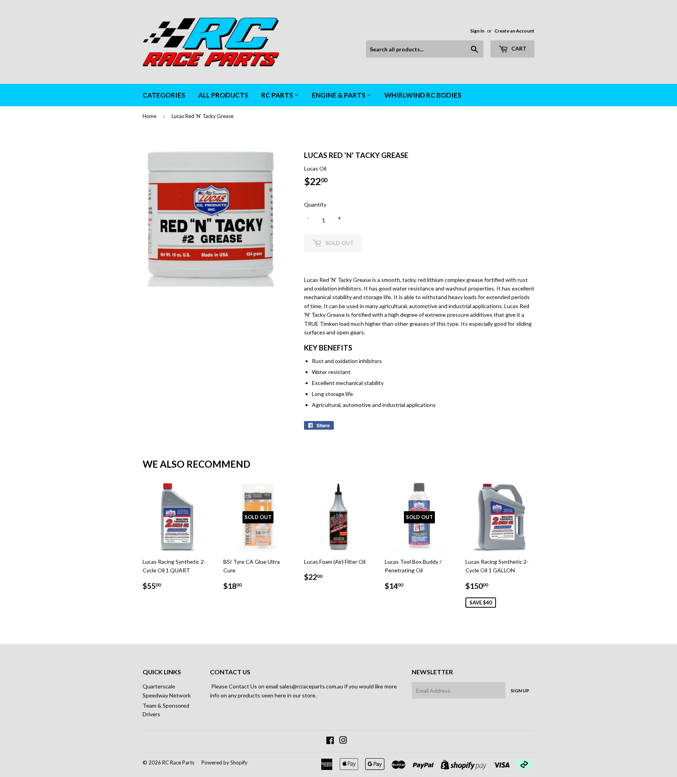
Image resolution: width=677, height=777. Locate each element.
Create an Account (514, 31)
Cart (518, 48)
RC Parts (277, 95)
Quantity (315, 204)
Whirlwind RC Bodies (423, 95)
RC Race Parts (178, 762)
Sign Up (519, 690)
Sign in (477, 31)
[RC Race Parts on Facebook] (330, 741)
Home (149, 116)
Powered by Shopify (224, 762)
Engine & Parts (339, 95)
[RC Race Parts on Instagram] (343, 741)
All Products (223, 95)
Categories (164, 95)
